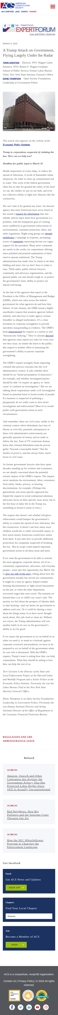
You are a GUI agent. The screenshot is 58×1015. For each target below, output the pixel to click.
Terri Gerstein (11, 63)
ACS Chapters (7, 11)
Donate (32, 11)
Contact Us (10, 981)
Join (17, 11)
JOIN (14, 945)
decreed (49, 335)
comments (18, 241)
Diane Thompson (12, 79)
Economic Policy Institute (16, 144)
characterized (15, 331)
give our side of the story (18, 573)
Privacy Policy (26, 981)
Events (24, 11)
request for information (27, 213)
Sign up (14, 887)
